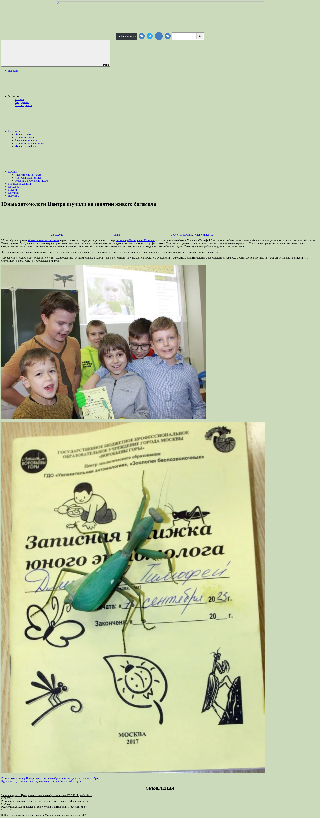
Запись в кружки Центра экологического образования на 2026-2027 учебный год (47, 795)
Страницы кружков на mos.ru (31, 180)
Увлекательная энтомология (44, 240)
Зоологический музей (27, 140)
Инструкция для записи (28, 177)
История (19, 99)
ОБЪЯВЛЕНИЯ (160, 788)
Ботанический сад (25, 137)
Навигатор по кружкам (28, 174)
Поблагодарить (23, 105)
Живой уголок (23, 134)
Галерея (12, 189)
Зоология (176, 234)
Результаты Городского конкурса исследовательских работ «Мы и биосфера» (45, 801)
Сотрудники (22, 102)
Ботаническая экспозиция (29, 143)
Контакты (13, 192)
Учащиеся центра (203, 234)
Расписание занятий (19, 183)
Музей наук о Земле (26, 146)
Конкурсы (14, 186)
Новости (13, 70)
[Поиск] (200, 36)
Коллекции (14, 131)
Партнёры (14, 195)
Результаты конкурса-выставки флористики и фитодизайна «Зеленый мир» (44, 806)
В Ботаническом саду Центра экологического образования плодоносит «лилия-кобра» (50, 778)
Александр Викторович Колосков (135, 240)
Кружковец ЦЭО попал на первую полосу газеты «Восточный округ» (41, 781)
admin (117, 234)
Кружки (12, 171)
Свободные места (127, 36)
